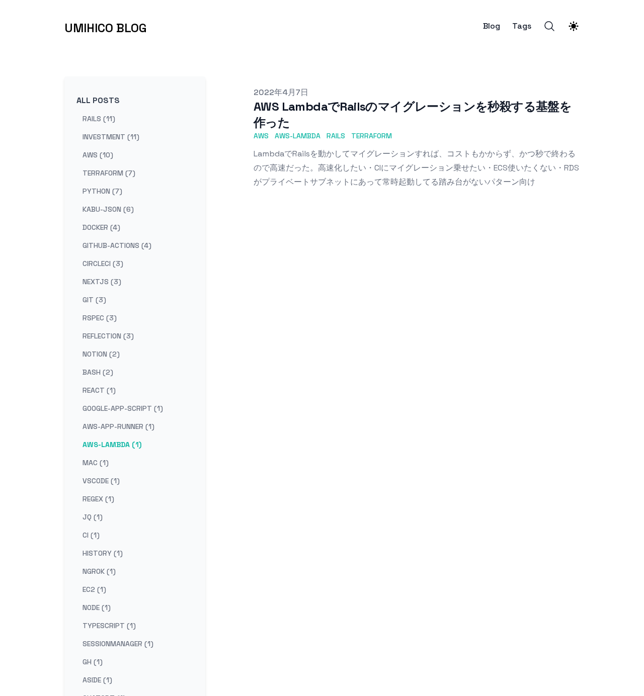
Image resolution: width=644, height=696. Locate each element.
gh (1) (93, 661)
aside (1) (97, 679)
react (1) (99, 390)
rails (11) (99, 118)
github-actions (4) (117, 245)
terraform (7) (109, 173)
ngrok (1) (99, 571)
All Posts (98, 100)
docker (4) (101, 227)
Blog (491, 26)
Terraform (371, 135)
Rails (336, 135)
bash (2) (98, 372)
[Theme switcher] (574, 26)
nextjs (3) (102, 281)
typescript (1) (109, 625)
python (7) (102, 191)
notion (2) (101, 354)
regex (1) (98, 498)
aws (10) (98, 154)
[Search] (549, 26)
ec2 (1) (94, 589)
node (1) (97, 607)
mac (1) (96, 462)
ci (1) (91, 535)
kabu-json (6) (108, 209)
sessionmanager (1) (118, 643)
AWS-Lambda (297, 135)
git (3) (94, 299)
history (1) (103, 553)
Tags (521, 26)
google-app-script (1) (123, 408)
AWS (261, 135)
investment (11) (111, 136)
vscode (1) (101, 480)
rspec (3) (100, 317)
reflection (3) (108, 335)
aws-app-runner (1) (118, 426)
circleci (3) (103, 263)
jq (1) (93, 516)
